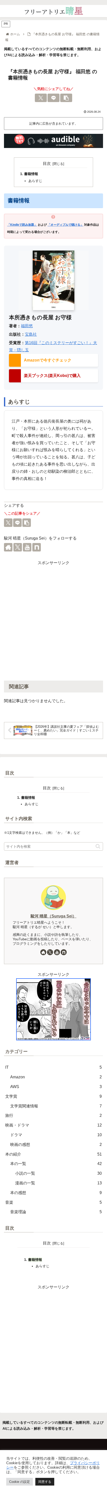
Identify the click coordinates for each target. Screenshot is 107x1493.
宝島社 (31, 334)
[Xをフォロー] (17, 547)
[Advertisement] (53, 620)
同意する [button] (44, 1482)
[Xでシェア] (41, 98)
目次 (47, 163)
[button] (66, 98)
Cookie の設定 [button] (19, 1482)
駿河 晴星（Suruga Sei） (53, 916)
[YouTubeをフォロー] (27, 547)
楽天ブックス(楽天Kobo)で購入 (52, 375)
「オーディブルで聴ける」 (65, 224)
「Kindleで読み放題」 (22, 224)
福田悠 (27, 326)
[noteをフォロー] (36, 547)
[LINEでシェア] (53, 98)
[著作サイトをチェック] (8, 547)
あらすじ (35, 181)
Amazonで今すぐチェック (47, 360)
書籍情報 (31, 174)
